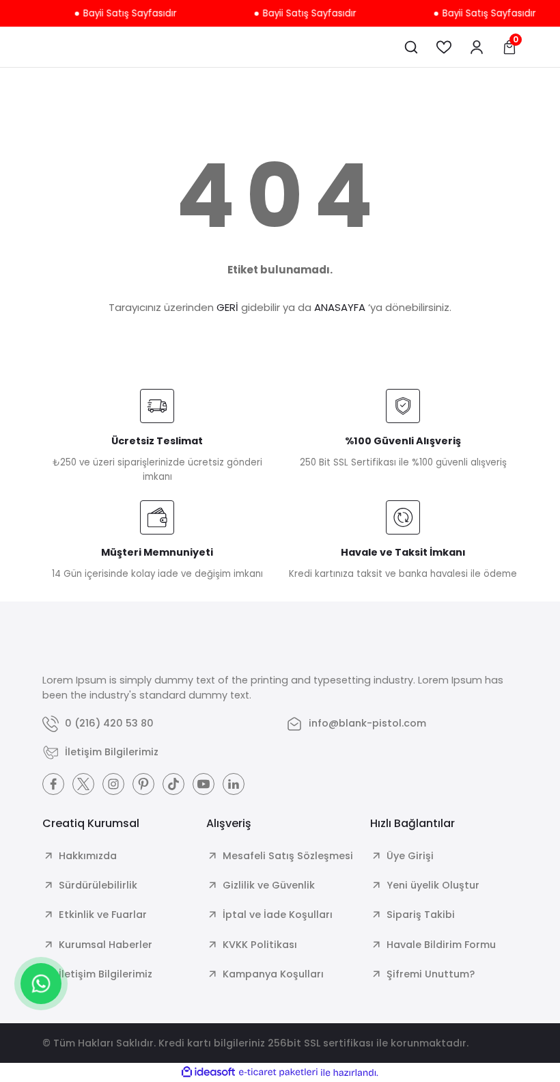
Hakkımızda (88, 856)
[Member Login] (476, 47)
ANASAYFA (339, 307)
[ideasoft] (208, 1072)
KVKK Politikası (260, 944)
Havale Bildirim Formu (441, 944)
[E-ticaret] (278, 1072)
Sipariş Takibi (421, 914)
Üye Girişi (410, 856)
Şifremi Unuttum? (431, 974)
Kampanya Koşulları (273, 974)
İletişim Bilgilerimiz (105, 974)
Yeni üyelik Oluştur (433, 885)
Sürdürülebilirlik (98, 885)
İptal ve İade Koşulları (278, 914)
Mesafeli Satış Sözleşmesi (288, 856)
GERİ (227, 307)
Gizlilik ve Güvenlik (269, 885)
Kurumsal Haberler (105, 944)
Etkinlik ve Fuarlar (103, 914)
